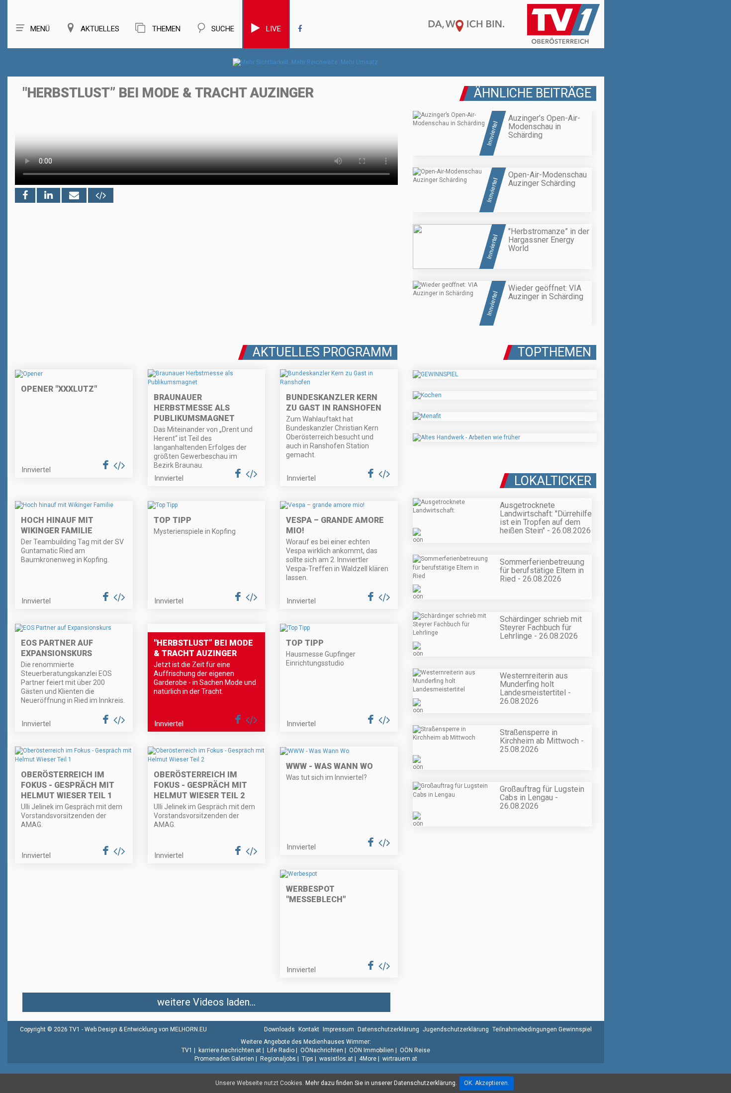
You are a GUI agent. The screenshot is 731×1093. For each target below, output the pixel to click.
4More (367, 1058)
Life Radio (280, 1050)
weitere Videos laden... (206, 1002)
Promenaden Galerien (224, 1058)
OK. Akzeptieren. (486, 1083)
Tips (307, 1058)
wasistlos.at (336, 1058)
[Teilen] (74, 195)
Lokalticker (552, 481)
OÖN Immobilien (371, 1050)
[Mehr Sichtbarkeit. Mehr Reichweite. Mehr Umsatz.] (306, 62)
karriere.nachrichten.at (229, 1050)
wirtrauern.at (399, 1058)
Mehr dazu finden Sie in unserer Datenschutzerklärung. (381, 1083)
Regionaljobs (278, 1058)
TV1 (187, 1050)
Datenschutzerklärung (388, 1029)
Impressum (338, 1029)
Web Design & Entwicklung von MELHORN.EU (146, 1029)
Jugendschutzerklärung (456, 1029)
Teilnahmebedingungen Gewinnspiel (542, 1029)
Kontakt (308, 1029)
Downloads (279, 1029)
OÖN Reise (415, 1050)
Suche (222, 28)
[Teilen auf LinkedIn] (48, 195)
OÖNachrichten (321, 1050)
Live (273, 28)
